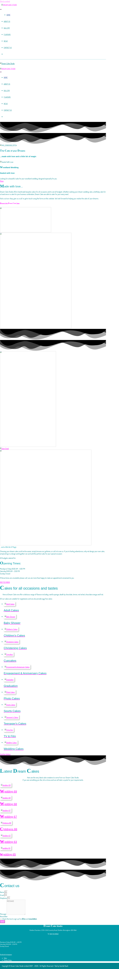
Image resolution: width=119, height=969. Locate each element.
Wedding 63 (8, 841)
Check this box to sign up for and (19, 919)
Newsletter (4, 916)
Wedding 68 (8, 804)
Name (2, 892)
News (6, 41)
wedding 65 (8, 854)
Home (8, 15)
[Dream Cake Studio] (9, 5)
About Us (7, 21)
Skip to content (5, 1)
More (2, 181)
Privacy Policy (8, 960)
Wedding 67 (8, 816)
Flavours (7, 35)
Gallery (7, 28)
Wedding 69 (8, 791)
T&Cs (5, 958)
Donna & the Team (10, 203)
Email (2, 895)
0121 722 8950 (5, 582)
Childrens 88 (8, 829)
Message (3, 914)
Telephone (3, 898)
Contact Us (8, 48)
